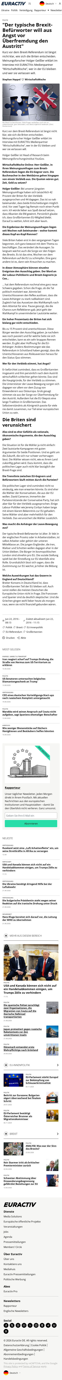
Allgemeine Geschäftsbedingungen (23, 1349)
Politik (14, 10)
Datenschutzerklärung (16, 1345)
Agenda (8, 1236)
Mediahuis (9, 1269)
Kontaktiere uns (13, 1264)
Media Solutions (13, 1216)
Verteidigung (26, 10)
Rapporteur (40, 10)
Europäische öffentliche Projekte (22, 1221)
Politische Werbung (15, 1279)
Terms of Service (31, 1366)
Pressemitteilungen (15, 1242)
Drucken (10, 637)
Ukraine (5, 10)
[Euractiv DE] (13, 3)
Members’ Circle (13, 1247)
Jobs (6, 1231)
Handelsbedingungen (16, 1358)
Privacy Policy (11, 1366)
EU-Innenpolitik (35, 627)
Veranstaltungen (13, 1226)
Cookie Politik (38, 1345)
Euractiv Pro (10, 1291)
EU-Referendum (14, 631)
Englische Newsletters (16, 1311)
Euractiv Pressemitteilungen (20, 1274)
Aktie (23, 637)
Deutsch (50, 3)
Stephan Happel (11, 79)
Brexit (19, 627)
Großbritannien (34, 631)
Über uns (9, 1259)
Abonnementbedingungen (19, 1354)
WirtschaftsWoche (35, 79)
